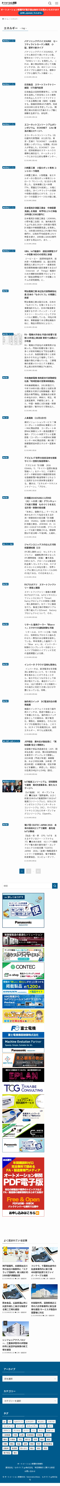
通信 (38, 1448)
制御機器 (30, 1435)
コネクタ (51, 1421)
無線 (32, 1444)
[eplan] (23, 1080)
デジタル (17, 1430)
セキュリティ (32, 1426)
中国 (15, 1435)
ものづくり (18, 1421)
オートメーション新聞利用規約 (30, 1463)
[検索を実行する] (55, 886)
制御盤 (39, 1435)
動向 (5, 1439)
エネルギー (30, 1421)
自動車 (6, 1448)
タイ (50, 1426)
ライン (41, 1430)
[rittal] (23, 945)
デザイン (6, 1430)
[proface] (23, 1007)
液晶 (18, 1444)
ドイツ (26, 1430)
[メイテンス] (23, 1066)
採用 (35, 1439)
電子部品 (6, 1453)
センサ (42, 1426)
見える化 (23, 1448)
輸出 (32, 1448)
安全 (20, 1439)
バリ (33, 1430)
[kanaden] (23, 992)
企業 (22, 1435)
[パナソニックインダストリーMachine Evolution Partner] (23, 1051)
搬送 (48, 1439)
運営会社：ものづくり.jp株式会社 (19, 1467)
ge (4, 1421)
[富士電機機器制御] (23, 1036)
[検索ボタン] (50, 3)
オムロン (41, 1421)
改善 (5, 1444)
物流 (38, 1444)
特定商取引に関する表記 (45, 1467)
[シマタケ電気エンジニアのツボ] (23, 1022)
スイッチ (20, 1426)
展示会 (27, 1439)
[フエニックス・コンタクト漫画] (23, 960)
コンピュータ (8, 1426)
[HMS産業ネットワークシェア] (23, 1122)
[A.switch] (23, 1107)
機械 (12, 1444)
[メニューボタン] (56, 3)
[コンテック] (23, 978)
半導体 (12, 1439)
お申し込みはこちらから (31, 13)
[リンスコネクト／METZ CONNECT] (23, 1136)
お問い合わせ (30, 1471)
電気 (15, 1453)
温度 (25, 1444)
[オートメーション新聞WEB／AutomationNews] (9, 3)
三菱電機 (6, 1435)
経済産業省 (48, 1444)
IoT (10, 1421)
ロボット (50, 1430)
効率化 (47, 1435)
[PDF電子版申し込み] (23, 1215)
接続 (42, 1439)
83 (38, 871)
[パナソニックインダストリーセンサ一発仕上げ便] (23, 926)
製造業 (14, 1448)
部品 (45, 1448)
